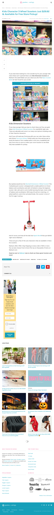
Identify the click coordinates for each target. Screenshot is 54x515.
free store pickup (21, 138)
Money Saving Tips (8, 461)
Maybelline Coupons (6, 477)
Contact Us (12, 465)
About (3, 510)
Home (3, 7)
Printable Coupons (21, 459)
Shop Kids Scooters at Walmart (30, 83)
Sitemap (12, 511)
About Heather (5, 465)
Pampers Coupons (6, 485)
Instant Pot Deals (32, 461)
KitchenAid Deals (32, 464)
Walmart (22, 253)
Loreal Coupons (5, 488)
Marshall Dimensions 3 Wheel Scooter (37, 184)
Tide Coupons (5, 480)
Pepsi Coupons (5, 490)
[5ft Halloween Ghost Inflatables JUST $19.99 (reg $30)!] (40, 401)
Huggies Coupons (6, 482)
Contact (8, 510)
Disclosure (21, 510)
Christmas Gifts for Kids (25, 259)
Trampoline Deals (32, 466)
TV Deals (30, 456)
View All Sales (31, 469)
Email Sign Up (14, 510)
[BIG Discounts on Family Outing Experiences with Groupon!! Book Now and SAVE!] (14, 401)
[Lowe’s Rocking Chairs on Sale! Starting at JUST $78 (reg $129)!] (14, 355)
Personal (30, 388)
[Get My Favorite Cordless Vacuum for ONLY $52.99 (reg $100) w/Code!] (14, 378)
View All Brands (5, 493)
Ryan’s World (37, 235)
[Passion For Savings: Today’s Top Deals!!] (40, 378)
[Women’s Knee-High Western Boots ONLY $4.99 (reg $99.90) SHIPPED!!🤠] (40, 424)
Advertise (18, 465)
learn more (46, 18)
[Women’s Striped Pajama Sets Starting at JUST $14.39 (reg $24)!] (40, 355)
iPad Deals (30, 453)
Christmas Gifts (16, 259)
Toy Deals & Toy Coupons (42, 259)
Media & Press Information (45, 495)
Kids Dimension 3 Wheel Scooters (23, 129)
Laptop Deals (31, 458)
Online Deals (8, 7)
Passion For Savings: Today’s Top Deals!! (37, 390)
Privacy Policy (5, 511)
